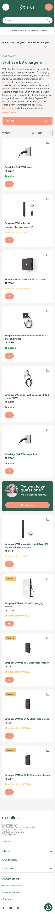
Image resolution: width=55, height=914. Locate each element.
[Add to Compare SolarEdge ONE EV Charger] (48, 142)
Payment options (10, 879)
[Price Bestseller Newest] (41, 133)
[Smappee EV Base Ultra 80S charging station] (27, 588)
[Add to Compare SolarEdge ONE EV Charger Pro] (48, 429)
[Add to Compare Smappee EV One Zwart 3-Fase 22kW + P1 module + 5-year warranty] (48, 519)
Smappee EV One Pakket (17, 223)
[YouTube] (12, 908)
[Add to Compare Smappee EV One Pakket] (48, 198)
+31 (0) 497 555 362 (12, 829)
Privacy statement (11, 892)
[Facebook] (5, 908)
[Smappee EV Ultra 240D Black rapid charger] (27, 760)
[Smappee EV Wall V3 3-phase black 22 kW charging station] (27, 320)
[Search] (48, 20)
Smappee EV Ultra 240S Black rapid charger (27, 719)
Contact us (27, 505)
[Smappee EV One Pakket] (27, 208)
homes (37, 104)
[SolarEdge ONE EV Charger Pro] (27, 439)
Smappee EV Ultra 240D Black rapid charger (27, 775)
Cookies (6, 899)
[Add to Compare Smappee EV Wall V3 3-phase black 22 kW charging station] (48, 311)
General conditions (12, 885)
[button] (27, 120)
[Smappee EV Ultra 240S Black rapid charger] (27, 703)
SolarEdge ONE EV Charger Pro (21, 454)
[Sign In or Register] (49, 7)
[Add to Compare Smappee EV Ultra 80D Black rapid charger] (48, 638)
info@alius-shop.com (13, 832)
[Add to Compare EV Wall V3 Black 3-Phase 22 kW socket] (48, 255)
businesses (8, 108)
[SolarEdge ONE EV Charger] (27, 152)
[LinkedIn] (19, 908)
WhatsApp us (9, 834)
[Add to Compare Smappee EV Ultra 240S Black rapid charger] (48, 694)
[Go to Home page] (27, 7)
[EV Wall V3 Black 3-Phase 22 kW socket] (27, 264)
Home (5, 42)
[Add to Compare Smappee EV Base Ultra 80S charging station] (48, 579)
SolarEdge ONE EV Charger (19, 167)
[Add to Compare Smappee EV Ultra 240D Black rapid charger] (48, 750)
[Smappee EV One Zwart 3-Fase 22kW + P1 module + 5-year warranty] (27, 528)
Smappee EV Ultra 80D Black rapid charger (27, 662)
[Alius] (27, 818)
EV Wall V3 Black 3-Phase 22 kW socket (25, 279)
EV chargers (18, 42)
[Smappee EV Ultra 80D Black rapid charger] (27, 647)
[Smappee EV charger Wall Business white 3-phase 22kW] (27, 379)
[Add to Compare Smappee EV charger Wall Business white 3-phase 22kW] (48, 370)
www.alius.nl (8, 841)
